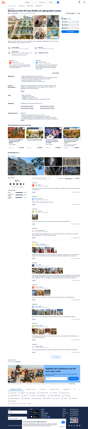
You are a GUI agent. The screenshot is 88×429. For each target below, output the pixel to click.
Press (64, 416)
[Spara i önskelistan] (23, 128)
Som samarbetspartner (74, 414)
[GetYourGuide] (3, 2)
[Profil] (84, 2)
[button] (13, 13)
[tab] (16, 389)
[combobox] (69, 178)
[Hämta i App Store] (34, 416)
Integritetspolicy (72, 383)
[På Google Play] (34, 412)
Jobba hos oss (65, 413)
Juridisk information (44, 413)
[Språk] (79, 2)
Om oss (64, 411)
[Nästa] (79, 138)
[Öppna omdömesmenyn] (79, 185)
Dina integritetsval (44, 416)
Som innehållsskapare (74, 413)
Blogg (64, 414)
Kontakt (42, 411)
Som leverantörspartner (74, 411)
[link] (16, 138)
